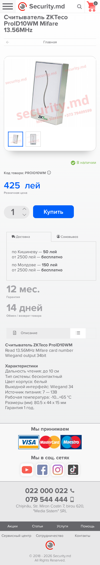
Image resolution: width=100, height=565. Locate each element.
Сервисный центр (16, 536)
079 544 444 (47, 499)
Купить (53, 212)
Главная (50, 42)
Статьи (37, 526)
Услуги (62, 526)
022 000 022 (47, 491)
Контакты (82, 536)
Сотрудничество (49, 536)
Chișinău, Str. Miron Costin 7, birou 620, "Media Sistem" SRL (50, 509)
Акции (12, 526)
